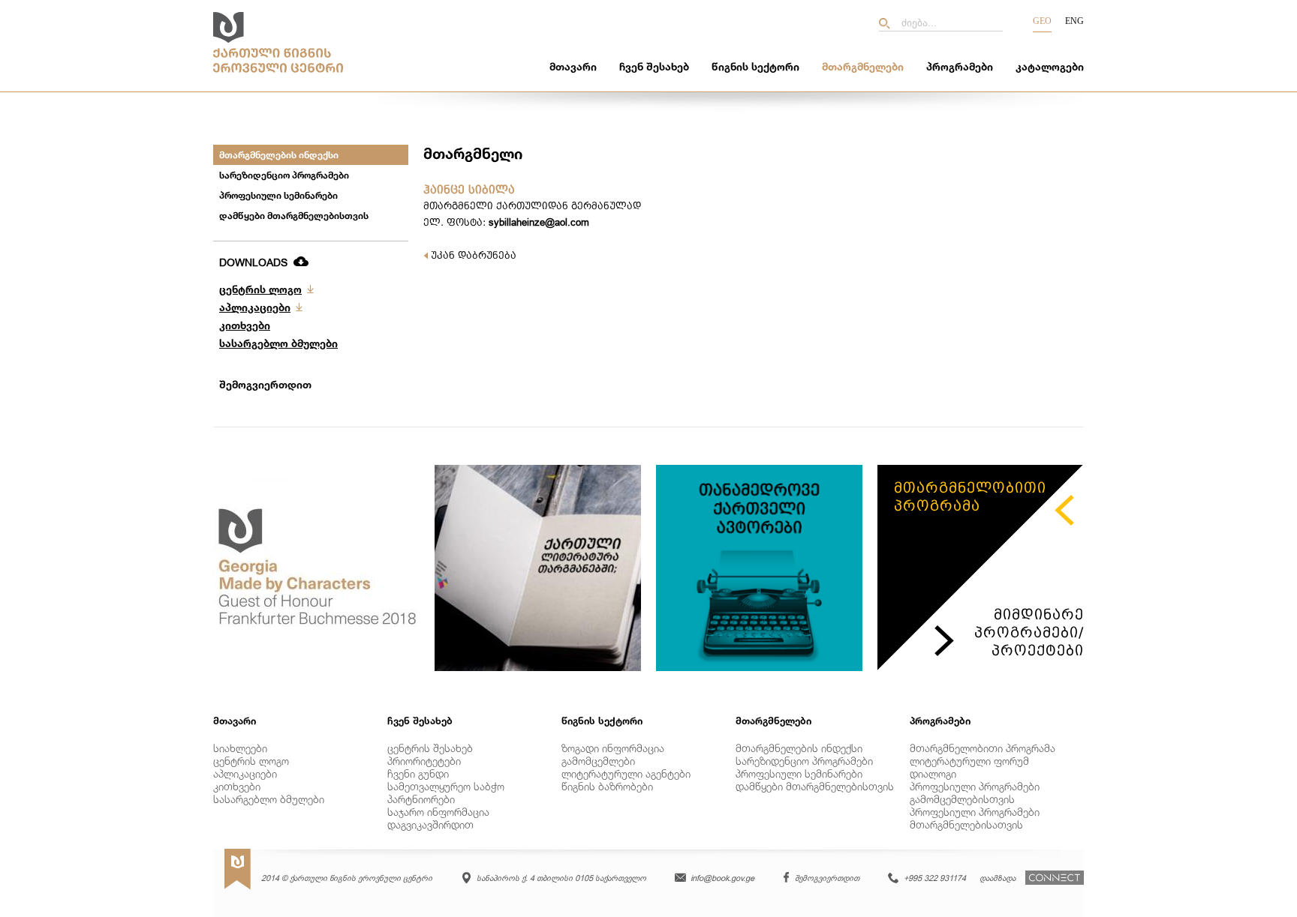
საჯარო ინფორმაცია (438, 811)
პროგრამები (959, 66)
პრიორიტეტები (424, 760)
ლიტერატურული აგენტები (626, 773)
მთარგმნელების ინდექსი (279, 154)
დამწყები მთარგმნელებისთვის (294, 215)
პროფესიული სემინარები (278, 195)
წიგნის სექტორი (755, 66)
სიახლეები (240, 748)
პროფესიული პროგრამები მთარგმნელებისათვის (975, 818)
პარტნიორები (421, 799)
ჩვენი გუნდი (418, 773)
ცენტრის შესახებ (430, 748)
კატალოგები (1050, 66)
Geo (1042, 21)
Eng (1074, 21)
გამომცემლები (598, 760)
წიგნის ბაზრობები (607, 786)
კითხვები (244, 325)
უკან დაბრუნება (472, 255)
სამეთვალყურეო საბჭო (445, 786)
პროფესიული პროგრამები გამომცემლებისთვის (975, 792)
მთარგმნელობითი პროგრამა (982, 748)
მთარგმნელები (863, 66)
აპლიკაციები (254, 307)
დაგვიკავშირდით (430, 824)
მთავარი (573, 66)
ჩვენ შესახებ (654, 66)
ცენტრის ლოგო (260, 289)
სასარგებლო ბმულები (278, 343)
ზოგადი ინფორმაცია (612, 748)
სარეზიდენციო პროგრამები (284, 175)
